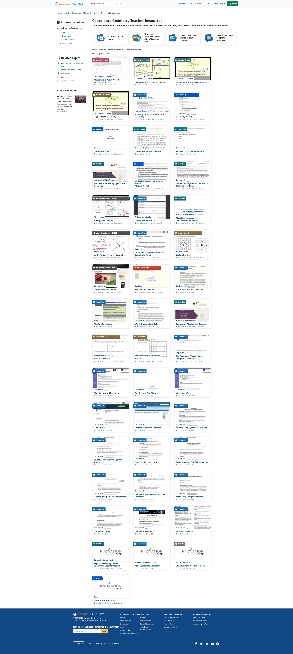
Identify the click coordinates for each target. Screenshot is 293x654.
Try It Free (232, 4)
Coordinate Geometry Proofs (148, 151)
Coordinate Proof (66, 77)
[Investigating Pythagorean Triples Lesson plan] (193, 426)
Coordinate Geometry (145, 220)
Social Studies (145, 621)
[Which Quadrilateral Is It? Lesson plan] (152, 322)
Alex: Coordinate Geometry (147, 566)
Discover (197, 4)
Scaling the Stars (183, 255)
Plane (62, 47)
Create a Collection (171, 627)
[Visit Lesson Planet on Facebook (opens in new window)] (196, 643)
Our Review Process (171, 617)
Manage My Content (200, 624)
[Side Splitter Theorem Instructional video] (111, 205)
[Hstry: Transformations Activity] (111, 586)
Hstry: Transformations (104, 600)
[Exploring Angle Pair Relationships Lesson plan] (193, 460)
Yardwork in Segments (145, 289)
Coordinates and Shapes (105, 289)
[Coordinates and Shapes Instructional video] (111, 279)
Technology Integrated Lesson (189, 496)
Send (104, 631)
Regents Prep (65, 73)
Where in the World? (185, 531)
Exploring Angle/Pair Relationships (110, 496)
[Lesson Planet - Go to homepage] (70, 3)
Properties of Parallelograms (148, 427)
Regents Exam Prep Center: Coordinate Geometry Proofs (107, 564)
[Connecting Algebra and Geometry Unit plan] (193, 322)
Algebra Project (142, 186)
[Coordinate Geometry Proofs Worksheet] (152, 149)
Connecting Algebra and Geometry (192, 324)
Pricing (215, 4)
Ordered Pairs (65, 36)
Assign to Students (200, 621)
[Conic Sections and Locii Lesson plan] (152, 460)
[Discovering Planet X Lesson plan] (152, 529)
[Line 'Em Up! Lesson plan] (111, 416)
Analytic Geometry (67, 81)
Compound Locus (102, 531)
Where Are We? (183, 393)
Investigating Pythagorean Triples (191, 427)
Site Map (90, 643)
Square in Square (102, 358)
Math (122, 627)
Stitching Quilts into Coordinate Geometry (149, 115)
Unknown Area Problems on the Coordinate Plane (149, 253)
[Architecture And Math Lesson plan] (152, 391)
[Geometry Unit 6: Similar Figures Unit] (152, 67)
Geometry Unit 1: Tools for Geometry (192, 82)
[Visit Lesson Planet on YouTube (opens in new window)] (212, 643)
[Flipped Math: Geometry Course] (111, 105)
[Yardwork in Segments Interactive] (152, 278)
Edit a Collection (199, 617)
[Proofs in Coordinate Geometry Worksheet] (193, 149)
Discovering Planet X (144, 531)
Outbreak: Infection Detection (190, 289)
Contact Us (79, 644)
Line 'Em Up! (99, 427)
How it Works (169, 621)
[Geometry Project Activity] (193, 115)
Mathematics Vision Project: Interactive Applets (107, 81)
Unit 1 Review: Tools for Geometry (109, 255)
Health (122, 617)
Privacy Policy (101, 643)
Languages (124, 624)
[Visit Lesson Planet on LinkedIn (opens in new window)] (206, 643)
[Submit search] (121, 3)
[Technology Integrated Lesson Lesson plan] (193, 495)
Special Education (147, 624)
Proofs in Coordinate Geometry (190, 151)
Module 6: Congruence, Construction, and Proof (187, 219)
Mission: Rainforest (103, 324)
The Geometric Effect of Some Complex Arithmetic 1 (189, 357)
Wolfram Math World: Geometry (190, 566)
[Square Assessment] (152, 357)
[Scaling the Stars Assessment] (193, 253)
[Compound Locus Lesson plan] (111, 529)
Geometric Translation (68, 43)
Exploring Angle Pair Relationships (192, 462)
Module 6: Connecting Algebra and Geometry (109, 184)
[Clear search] (117, 3)
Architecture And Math (145, 393)
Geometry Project (184, 117)
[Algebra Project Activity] (152, 184)
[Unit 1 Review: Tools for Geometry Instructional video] (111, 243)
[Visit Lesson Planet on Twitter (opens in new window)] (201, 643)
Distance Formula (66, 32)
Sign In (222, 4)
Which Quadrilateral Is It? (147, 324)
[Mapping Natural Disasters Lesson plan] (111, 381)
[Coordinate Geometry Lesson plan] (152, 207)
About (207, 4)
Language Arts (125, 621)
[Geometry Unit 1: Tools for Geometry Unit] (193, 70)
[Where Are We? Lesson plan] (193, 381)
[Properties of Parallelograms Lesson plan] (152, 416)
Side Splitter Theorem (104, 220)
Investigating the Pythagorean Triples (108, 461)
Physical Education (127, 630)
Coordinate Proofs (102, 151)
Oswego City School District (70, 70)
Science (143, 617)
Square (138, 358)
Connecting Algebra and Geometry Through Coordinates (192, 184)
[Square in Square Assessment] (111, 353)
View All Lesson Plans (128, 633)
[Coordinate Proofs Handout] (111, 149)
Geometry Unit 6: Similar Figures (150, 82)
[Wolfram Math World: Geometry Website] (193, 552)
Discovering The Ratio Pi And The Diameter (150, 495)
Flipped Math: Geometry (105, 117)
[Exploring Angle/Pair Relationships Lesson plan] (111, 495)
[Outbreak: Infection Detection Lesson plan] (193, 287)
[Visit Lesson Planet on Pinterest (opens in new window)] (217, 643)
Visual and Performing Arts (146, 628)
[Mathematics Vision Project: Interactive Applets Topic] (111, 70)
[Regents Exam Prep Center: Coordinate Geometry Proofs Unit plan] (111, 552)
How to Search (169, 624)
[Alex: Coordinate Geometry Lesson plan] (152, 552)
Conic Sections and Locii (146, 462)
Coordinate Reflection (68, 40)
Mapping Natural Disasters (106, 393)
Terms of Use (114, 643)
